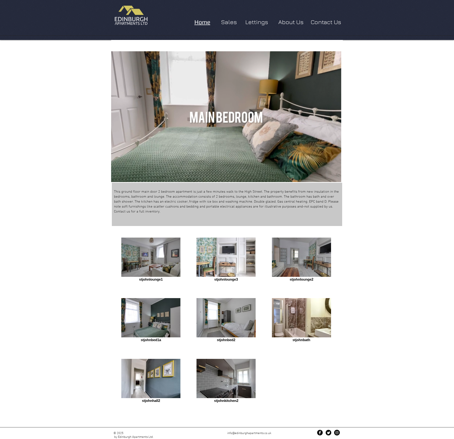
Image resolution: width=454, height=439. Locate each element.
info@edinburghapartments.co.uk (249, 433)
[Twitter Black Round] (328, 432)
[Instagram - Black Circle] (337, 432)
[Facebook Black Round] (320, 432)
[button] (335, 177)
